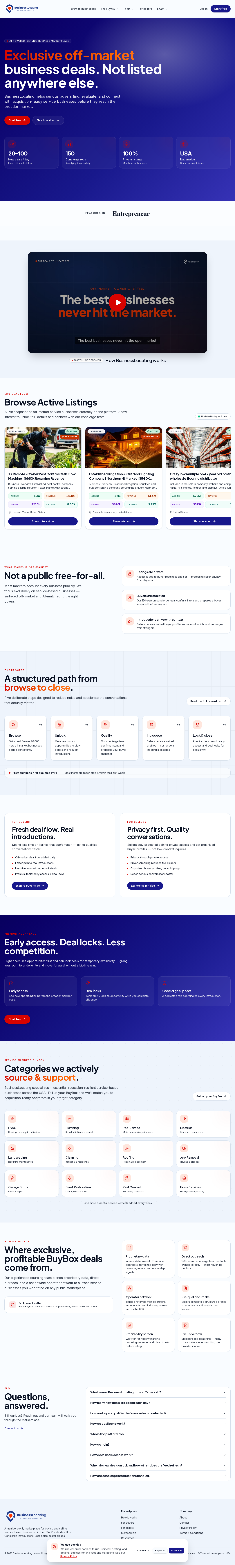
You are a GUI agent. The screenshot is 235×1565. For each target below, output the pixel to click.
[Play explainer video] (117, 302)
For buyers (108, 8)
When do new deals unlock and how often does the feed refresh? (136, 1465)
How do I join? (100, 1444)
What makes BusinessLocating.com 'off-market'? (125, 1392)
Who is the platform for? (107, 1434)
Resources (127, 1538)
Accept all (176, 1550)
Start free (220, 8)
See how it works (48, 120)
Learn (160, 8)
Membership (128, 1532)
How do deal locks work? (107, 1423)
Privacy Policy (188, 1527)
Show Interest (41, 521)
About (183, 1517)
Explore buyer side (28, 885)
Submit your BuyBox (209, 1096)
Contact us (11, 1428)
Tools (126, 8)
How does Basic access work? (111, 1455)
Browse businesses (83, 8)
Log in (204, 8)
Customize (143, 1550)
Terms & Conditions (191, 1532)
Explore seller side (143, 885)
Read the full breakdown (206, 701)
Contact (184, 1522)
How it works (129, 1517)
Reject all (160, 1550)
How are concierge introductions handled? (120, 1476)
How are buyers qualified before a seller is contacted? (128, 1413)
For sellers (145, 8)
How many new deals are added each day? (120, 1403)
